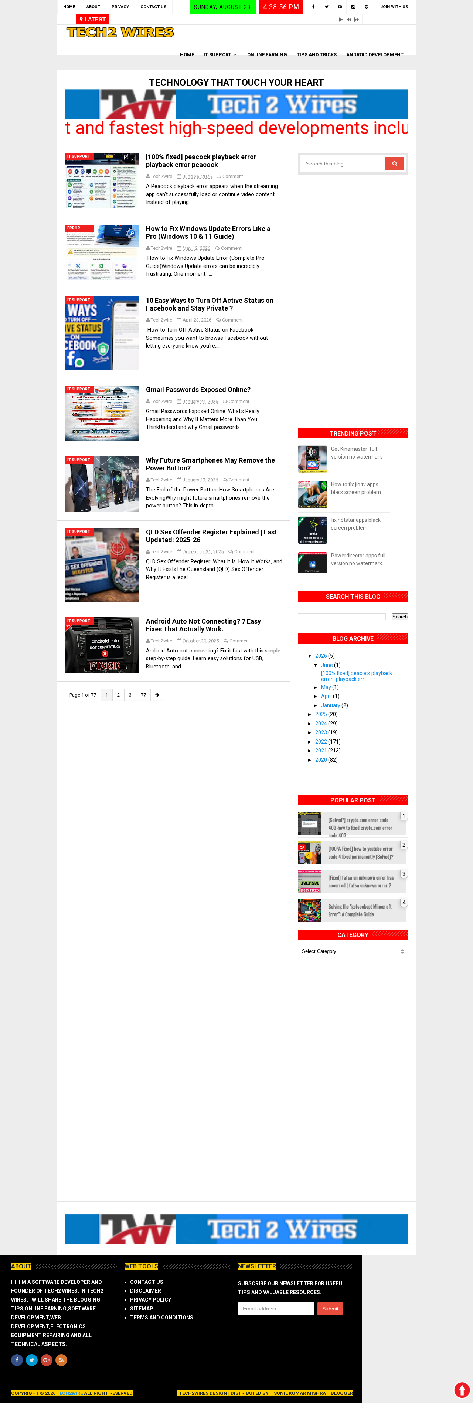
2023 (321, 732)
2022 (321, 742)
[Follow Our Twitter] (326, 7)
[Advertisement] (353, 297)
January (331, 705)
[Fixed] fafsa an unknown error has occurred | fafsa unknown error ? (361, 881)
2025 (321, 714)
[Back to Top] (462, 1390)
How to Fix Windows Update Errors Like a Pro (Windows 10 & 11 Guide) (208, 232)
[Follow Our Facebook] (313, 7)
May (326, 687)
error (73, 228)
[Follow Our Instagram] (353, 7)
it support (78, 156)
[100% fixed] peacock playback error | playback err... (356, 676)
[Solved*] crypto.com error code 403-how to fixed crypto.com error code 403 (360, 825)
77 (143, 695)
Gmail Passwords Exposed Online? (198, 389)
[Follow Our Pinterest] (366, 7)
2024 (321, 723)
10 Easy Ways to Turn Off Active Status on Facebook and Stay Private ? (209, 304)
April (327, 696)
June (327, 665)
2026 (321, 656)
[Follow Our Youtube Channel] (340, 7)
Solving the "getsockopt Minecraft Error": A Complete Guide (360, 910)
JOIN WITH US (394, 6)
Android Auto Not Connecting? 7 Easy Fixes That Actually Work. (203, 625)
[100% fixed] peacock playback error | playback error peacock (203, 160)
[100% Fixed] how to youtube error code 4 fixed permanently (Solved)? (361, 852)
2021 (321, 750)
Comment (232, 176)
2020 (321, 760)
